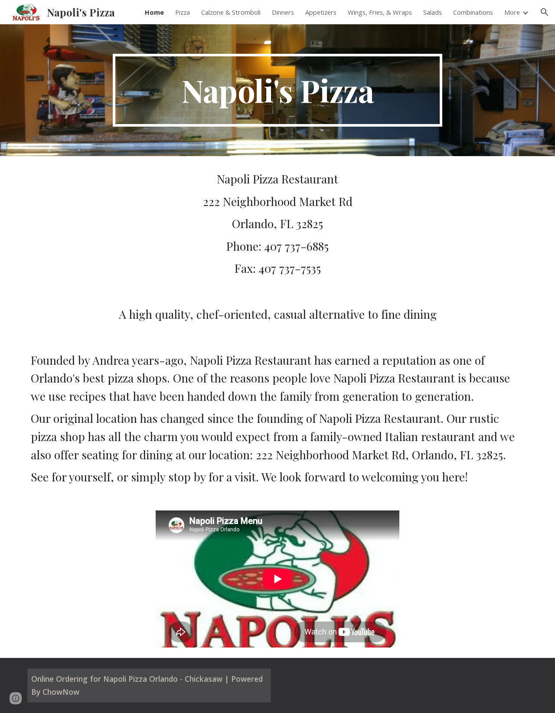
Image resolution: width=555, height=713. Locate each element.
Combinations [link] (473, 12)
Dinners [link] (283, 12)
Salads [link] (432, 12)
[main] (277, 90)
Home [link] (154, 12)
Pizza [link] (182, 12)
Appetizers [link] (320, 12)
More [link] (512, 12)
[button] (544, 12)
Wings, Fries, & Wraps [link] (380, 12)
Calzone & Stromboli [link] (231, 12)
